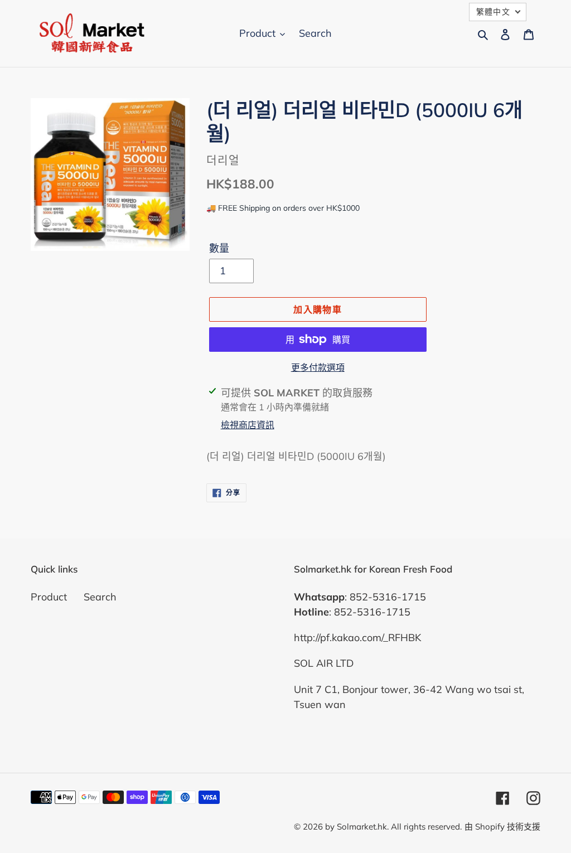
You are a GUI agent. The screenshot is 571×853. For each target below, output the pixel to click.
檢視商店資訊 (247, 424)
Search (100, 596)
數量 (219, 248)
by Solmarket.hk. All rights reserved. (393, 826)
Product (49, 596)
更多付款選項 (318, 367)
